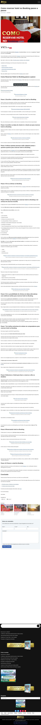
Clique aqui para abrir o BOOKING (20, 84)
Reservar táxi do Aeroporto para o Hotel (9, 69)
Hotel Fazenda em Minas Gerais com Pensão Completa (10, 666)
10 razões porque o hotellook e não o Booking (21, 60)
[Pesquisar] (38, 626)
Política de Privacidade (22, 722)
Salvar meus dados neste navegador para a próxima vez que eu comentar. (16, 544)
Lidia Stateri (4, 12)
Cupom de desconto (5, 714)
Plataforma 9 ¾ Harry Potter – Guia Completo (9, 637)
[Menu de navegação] (39, 2)
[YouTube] (25, 711)
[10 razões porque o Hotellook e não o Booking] (7, 507)
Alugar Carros (4, 65)
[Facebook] (16, 711)
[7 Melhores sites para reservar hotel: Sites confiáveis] (20, 507)
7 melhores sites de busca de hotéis (8, 486)
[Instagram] (20, 711)
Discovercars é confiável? (5, 654)
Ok (15, 722)
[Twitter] (18, 711)
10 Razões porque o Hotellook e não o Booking (10, 484)
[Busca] (39, 698)
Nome (3, 526)
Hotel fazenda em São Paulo (6, 663)
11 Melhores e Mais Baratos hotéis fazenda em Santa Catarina (12, 633)
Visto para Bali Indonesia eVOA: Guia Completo (9, 635)
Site (27, 526)
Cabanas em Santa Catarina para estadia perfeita (9, 665)
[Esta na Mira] (4, 2)
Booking (16, 52)
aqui (20, 488)
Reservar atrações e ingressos (7, 67)
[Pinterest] (23, 711)
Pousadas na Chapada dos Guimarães (8, 661)
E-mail (16, 526)
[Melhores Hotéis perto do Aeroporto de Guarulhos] (34, 507)
